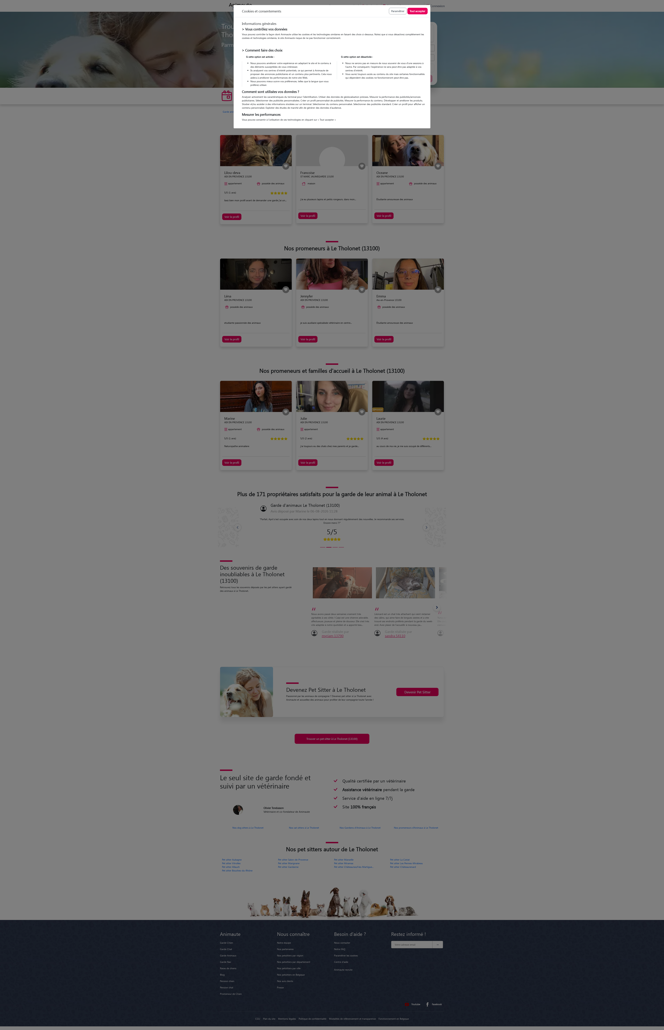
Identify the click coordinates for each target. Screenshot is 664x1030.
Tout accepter (417, 11)
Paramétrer (397, 11)
